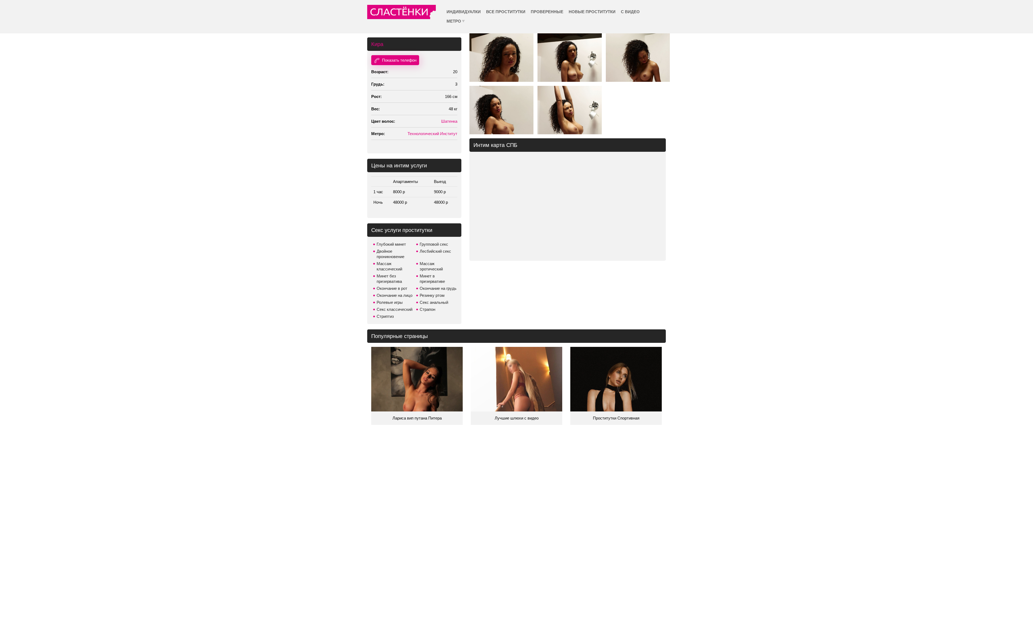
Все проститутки (505, 11)
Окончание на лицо (394, 295)
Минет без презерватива (389, 279)
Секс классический (394, 309)
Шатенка (449, 121)
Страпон (427, 309)
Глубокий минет (391, 244)
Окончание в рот (392, 288)
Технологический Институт (432, 133)
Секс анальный (434, 302)
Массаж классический (389, 266)
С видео (630, 11)
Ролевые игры (390, 302)
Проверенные (547, 11)
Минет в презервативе (432, 279)
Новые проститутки (592, 11)
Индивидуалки (464, 11)
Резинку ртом (432, 295)
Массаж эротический (431, 266)
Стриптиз (385, 316)
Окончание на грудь (438, 288)
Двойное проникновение (390, 254)
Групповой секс (434, 244)
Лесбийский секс (435, 251)
